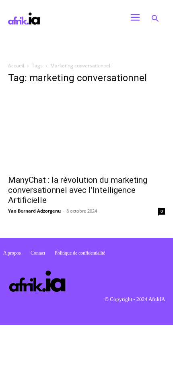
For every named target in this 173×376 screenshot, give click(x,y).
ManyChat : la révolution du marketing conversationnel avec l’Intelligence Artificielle (77, 190)
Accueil (16, 65)
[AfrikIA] (59, 19)
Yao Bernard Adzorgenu (34, 211)
